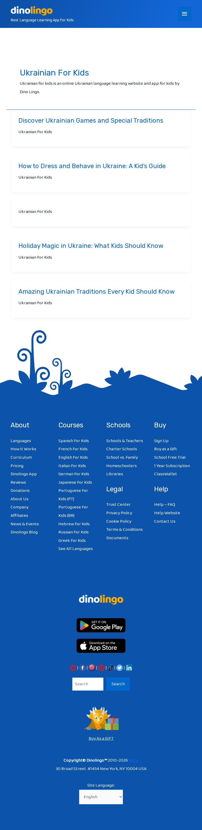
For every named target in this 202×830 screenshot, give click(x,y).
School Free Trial (170, 457)
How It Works (23, 449)
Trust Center (118, 504)
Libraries (114, 474)
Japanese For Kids (75, 482)
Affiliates (19, 515)
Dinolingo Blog (24, 532)
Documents (117, 538)
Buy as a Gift (165, 449)
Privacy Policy (119, 513)
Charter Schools (121, 449)
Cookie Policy (118, 521)
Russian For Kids (73, 532)
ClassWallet (165, 474)
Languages (21, 440)
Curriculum (21, 457)
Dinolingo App (24, 474)
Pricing (17, 465)
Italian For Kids (72, 465)
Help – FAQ (164, 504)
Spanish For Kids (73, 440)
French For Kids (73, 449)
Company (19, 507)
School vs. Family (122, 457)
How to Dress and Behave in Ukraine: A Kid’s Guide (92, 166)
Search (118, 684)
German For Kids (73, 474)
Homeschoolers (121, 465)
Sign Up (161, 440)
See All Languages (75, 548)
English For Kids (73, 457)
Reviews (18, 482)
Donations (20, 490)
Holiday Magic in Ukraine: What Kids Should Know (90, 245)
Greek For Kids (72, 540)
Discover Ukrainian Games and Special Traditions (90, 120)
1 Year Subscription (172, 465)
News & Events (25, 524)
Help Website (167, 513)
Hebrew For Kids (74, 524)
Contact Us (164, 521)
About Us (19, 499)
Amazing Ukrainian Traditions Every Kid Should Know (96, 291)
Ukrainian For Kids (35, 132)
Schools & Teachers (124, 440)
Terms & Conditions (124, 529)
